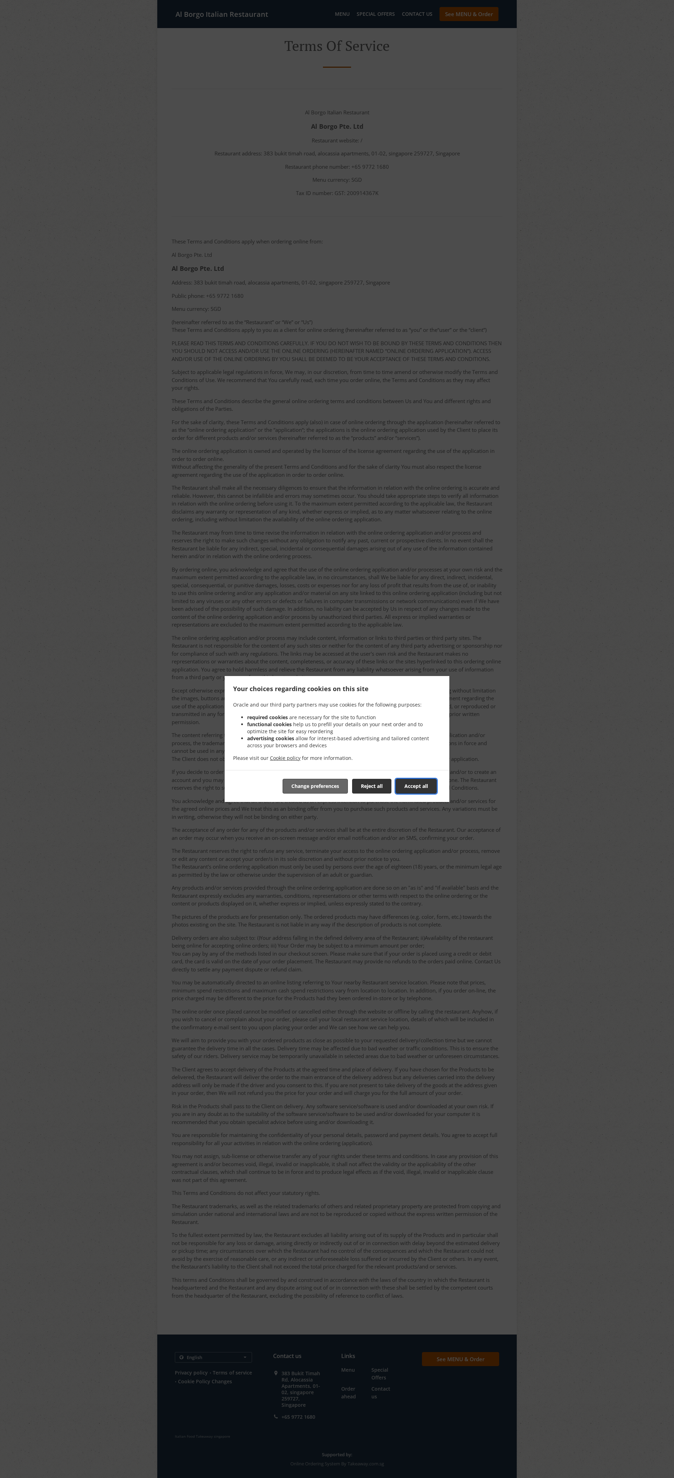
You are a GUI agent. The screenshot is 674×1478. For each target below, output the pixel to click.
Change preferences (315, 786)
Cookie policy (285, 758)
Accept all (416, 786)
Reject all (372, 786)
